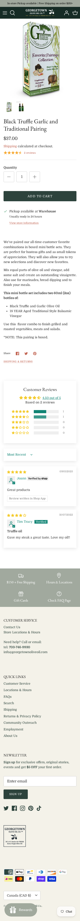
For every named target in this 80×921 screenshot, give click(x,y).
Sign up (15, 794)
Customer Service (17, 683)
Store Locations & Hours (22, 632)
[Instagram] (22, 808)
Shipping (10, 146)
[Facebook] (14, 808)
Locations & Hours (18, 690)
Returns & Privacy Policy (22, 716)
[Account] (65, 13)
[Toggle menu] (5, 13)
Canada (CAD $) (19, 895)
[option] (40, 59)
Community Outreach (20, 722)
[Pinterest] (30, 808)
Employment (13, 729)
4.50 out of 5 (51, 398)
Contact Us (12, 627)
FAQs (8, 696)
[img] (16, 472)
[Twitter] (6, 808)
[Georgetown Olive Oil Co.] (40, 12)
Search (9, 703)
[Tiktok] (39, 808)
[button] (21, 411)
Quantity (10, 167)
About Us (10, 736)
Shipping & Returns (18, 361)
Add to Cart (40, 196)
